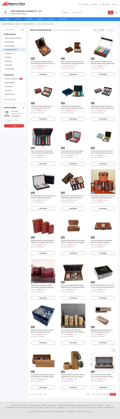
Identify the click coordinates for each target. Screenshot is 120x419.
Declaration (79, 411)
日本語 (77, 407)
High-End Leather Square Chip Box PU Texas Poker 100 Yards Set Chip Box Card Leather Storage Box (103, 108)
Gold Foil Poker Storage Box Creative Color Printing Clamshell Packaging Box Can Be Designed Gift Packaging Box (42, 287)
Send (14, 126)
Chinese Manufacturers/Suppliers (37, 405)
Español (19, 407)
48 (44, 394)
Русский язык (40, 407)
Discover (51, 19)
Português (25, 407)
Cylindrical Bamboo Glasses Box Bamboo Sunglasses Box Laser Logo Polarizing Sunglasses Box (73, 376)
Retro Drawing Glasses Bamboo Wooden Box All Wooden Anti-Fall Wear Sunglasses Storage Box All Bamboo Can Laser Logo (43, 376)
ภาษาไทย (87, 407)
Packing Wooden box (11, 49)
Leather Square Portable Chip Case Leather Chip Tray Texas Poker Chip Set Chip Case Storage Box (72, 108)
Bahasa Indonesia (109, 407)
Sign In (80, 4)
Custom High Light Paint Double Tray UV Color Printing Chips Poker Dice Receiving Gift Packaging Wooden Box (103, 287)
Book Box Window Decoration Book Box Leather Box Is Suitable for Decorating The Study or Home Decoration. (43, 242)
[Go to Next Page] (114, 30)
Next (112, 394)
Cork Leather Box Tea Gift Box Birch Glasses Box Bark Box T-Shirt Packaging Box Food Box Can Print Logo (72, 332)
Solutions (40, 19)
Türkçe (93, 407)
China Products (23, 405)
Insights (107, 405)
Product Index (92, 405)
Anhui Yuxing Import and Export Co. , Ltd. (26, 11)
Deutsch (54, 407)
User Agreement (70, 411)
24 (36, 394)
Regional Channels (82, 405)
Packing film (8, 61)
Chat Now (16, 116)
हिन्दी (82, 407)
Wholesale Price (63, 405)
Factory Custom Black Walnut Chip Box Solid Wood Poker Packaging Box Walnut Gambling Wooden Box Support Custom (72, 287)
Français (32, 407)
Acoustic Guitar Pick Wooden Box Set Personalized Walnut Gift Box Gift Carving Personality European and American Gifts (43, 63)
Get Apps (106, 4)
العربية (67, 407)
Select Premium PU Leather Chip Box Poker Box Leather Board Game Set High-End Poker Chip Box (103, 63)
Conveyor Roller (9, 69)
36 (40, 394)
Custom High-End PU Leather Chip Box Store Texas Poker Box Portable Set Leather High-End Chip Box (72, 153)
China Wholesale (52, 405)
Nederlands (61, 407)
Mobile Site (100, 405)
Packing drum (9, 53)
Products (18, 19)
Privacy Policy (87, 411)
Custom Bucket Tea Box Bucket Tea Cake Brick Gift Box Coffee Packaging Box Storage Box (102, 198)
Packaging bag (9, 42)
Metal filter (8, 57)
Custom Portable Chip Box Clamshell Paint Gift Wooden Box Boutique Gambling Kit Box (101, 242)
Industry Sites (72, 405)
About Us (29, 19)
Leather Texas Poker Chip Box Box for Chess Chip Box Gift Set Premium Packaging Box (42, 108)
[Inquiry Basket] (101, 4)
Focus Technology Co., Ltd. (48, 411)
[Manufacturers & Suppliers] (14, 4)
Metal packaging (9, 46)
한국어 (72, 407)
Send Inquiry (43, 74)
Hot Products (14, 405)
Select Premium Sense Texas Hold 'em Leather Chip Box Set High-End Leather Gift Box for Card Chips (42, 153)
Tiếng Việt (100, 407)
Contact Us (62, 19)
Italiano (48, 407)
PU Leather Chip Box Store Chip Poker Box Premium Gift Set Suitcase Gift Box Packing (43, 198)
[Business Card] (23, 107)
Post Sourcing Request (116, 12)
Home (6, 19)
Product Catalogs (11, 99)
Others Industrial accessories (13, 38)
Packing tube (8, 65)
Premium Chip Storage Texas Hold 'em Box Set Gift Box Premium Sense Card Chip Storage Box (102, 153)
